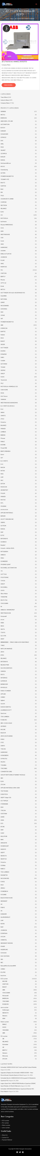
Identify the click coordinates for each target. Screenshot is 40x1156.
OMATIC (3, 415)
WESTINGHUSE (5, 234)
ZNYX (2, 652)
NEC (2, 962)
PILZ (2, 383)
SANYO (3, 745)
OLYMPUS (4, 153)
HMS (2, 231)
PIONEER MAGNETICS (7, 176)
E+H (2, 464)
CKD (2, 237)
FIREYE (3, 907)
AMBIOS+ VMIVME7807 (8, 610)
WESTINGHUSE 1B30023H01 (9, 402)
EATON (3, 483)
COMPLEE (3, 202)
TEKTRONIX (4, 791)
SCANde (3, 865)
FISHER (3, 946)
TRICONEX (4, 768)
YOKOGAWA (4, 603)
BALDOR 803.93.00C (7, 898)
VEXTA (3, 629)
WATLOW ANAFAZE (6, 648)
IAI (1, 910)
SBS (2, 959)
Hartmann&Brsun (6, 163)
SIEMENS (3, 111)
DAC (2, 140)
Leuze (2, 241)
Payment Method (7, 1140)
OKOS (2, 590)
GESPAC (3, 370)
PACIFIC (3, 762)
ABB (2, 325)
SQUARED (4, 296)
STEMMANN (4, 804)
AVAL (2, 144)
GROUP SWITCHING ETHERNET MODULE (13, 775)
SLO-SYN (3, 635)
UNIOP (3, 373)
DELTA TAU (4, 600)
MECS (2, 626)
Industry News (5, 100)
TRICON (3, 749)
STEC (2, 742)
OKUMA (3, 250)
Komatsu (3, 422)
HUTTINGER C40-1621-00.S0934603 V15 (13, 292)
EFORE (2, 826)
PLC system (4, 1036)
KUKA (2, 377)
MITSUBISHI (4, 551)
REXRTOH (4, 859)
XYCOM (3, 936)
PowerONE (4, 448)
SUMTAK (3, 186)
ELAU (2, 211)
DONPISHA (4, 933)
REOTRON (4, 205)
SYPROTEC (4, 758)
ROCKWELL (4, 587)
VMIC (2, 244)
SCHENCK (4, 542)
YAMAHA (3, 399)
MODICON (4, 487)
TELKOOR (4, 380)
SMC (2, 312)
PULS (2, 195)
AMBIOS (3, 555)
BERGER (3, 516)
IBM (2, 778)
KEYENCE (3, 726)
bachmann (4, 221)
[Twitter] (20, 1152)
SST (2, 457)
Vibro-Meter (4, 593)
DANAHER (4, 914)
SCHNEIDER (4, 561)
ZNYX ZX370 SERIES (7, 736)
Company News (5, 103)
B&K (2, 189)
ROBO (2, 739)
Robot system (5, 1021)
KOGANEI (3, 894)
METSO (3, 114)
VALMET (3, 150)
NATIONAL (4, 299)
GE (3, 1047)
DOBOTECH (4, 794)
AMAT (2, 639)
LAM (2, 477)
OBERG (3, 522)
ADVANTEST (4, 490)
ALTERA (3, 173)
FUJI (2, 409)
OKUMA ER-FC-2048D (7, 199)
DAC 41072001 (5, 956)
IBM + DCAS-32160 (6, 723)
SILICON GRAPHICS (6, 668)
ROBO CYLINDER (6, 690)
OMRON (3, 671)
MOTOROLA (4, 218)
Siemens (5, 1015)
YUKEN (3, 360)
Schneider (5, 1044)
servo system (4, 1007)
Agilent (3, 700)
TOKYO (3, 632)
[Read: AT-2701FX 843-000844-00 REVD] (20, 42)
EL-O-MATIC (4, 461)
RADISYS (3, 849)
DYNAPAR (4, 354)
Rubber (3, 334)
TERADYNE (4, 597)
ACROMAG (4, 309)
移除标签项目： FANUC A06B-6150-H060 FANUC (15, 642)
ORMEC (3, 697)
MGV (2, 885)
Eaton (2, 454)
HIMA (2, 820)
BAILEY (3, 341)
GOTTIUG (4, 574)
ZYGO (2, 419)
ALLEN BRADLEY (5, 917)
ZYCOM (3, 784)
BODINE (3, 444)
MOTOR (3, 500)
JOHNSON (4, 257)
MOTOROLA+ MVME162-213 (9, 386)
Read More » (8, 84)
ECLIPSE (3, 972)
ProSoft (3, 493)
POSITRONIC (5, 577)
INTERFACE (4, 678)
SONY (2, 833)
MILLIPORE (4, 836)
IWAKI (2, 412)
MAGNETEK (4, 875)
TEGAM (3, 367)
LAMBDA (3, 432)
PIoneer (3, 438)
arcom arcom (4, 509)
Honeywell (4, 616)
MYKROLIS (4, 687)
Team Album (4, 97)
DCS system (4, 978)
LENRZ (3, 302)
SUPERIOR (4, 681)
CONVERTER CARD (6, 771)
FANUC (3, 441)
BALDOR (3, 733)
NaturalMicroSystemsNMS (8, 965)
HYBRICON (4, 328)
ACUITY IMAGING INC (7, 519)
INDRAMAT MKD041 (7, 943)
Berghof (3, 545)
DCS (2, 823)
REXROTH (4, 856)
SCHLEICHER (4, 134)
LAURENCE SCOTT (6, 710)
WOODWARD (5, 305)
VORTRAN (4, 813)
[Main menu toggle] (36, 4)
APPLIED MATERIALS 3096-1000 (10, 787)
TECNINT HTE (5, 179)
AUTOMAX (4, 364)
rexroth (3, 703)
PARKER (3, 428)
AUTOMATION (5, 124)
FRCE (2, 147)
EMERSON (4, 118)
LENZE (2, 817)
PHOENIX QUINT (6, 564)
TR (1, 571)
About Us (5, 1135)
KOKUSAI (3, 953)
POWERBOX (4, 891)
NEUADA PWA (5, 665)
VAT (2, 318)
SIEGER (3, 344)
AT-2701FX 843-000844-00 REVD (14, 61)
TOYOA (3, 580)
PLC (2, 270)
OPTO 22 (3, 283)
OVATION (3, 273)
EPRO (2, 655)
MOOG (3, 166)
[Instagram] (23, 1152)
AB (3, 1038)
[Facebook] (17, 1152)
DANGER (3, 131)
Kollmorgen (6, 1010)
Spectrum (3, 713)
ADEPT (3, 852)
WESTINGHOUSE (6, 613)
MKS (2, 474)
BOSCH (3, 127)
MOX (2, 338)
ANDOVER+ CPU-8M (7, 121)
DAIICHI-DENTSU (6, 707)
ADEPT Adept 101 (6, 797)
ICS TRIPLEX (4, 800)
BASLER (3, 157)
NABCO (3, 868)
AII (1, 904)
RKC (2, 480)
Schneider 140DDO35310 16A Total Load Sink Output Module (18, 1067)
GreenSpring (4, 169)
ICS (2, 215)
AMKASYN (4, 843)
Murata (3, 280)
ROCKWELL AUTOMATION (9, 567)
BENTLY (3, 276)
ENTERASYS (4, 538)
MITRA (3, 470)
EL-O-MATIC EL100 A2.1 (8, 406)
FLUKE (2, 260)
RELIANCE (4, 208)
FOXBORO (4, 720)
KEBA (2, 622)
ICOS (2, 228)
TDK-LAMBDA (5, 716)
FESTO (3, 674)
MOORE (3, 729)
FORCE (3, 881)
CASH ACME (4, 389)
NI (1, 606)
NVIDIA (3, 160)
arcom (2, 619)
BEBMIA (3, 435)
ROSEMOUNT (5, 846)
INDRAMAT (4, 901)
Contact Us (5, 1137)
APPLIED (3, 694)
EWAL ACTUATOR (6, 254)
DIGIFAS (3, 351)
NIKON (3, 467)
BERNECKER (4, 684)
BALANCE (3, 425)
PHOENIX (3, 506)
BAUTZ (3, 182)
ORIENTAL (4, 940)
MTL (2, 503)
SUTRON (3, 525)
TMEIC (3, 645)
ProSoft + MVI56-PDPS (7, 548)
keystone (3, 975)
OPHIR (3, 315)
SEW (2, 830)
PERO (2, 558)
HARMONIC (4, 247)
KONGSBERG (4, 755)
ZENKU (3, 888)
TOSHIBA (3, 765)
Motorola (5, 1056)
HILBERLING (4, 949)
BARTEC (3, 331)
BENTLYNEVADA (5, 451)
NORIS (3, 923)
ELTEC (2, 535)
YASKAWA (6, 1030)
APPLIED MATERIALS (7, 512)
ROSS (2, 393)
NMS (2, 839)
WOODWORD (5, 878)
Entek (2, 286)
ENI (2, 192)
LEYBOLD (3, 137)
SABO (2, 357)
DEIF (2, 532)
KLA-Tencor (4, 396)
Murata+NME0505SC (7, 224)
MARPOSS (4, 266)
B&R (2, 927)
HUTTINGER (4, 347)
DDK (2, 807)
